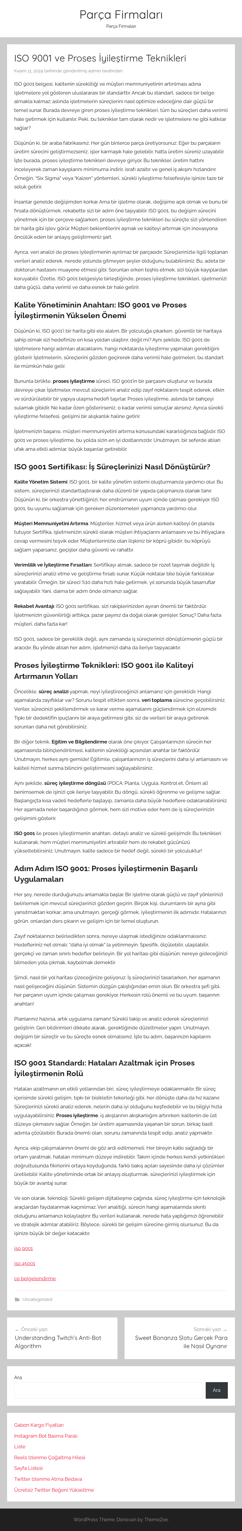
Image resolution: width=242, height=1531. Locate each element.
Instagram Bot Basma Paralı (46, 1436)
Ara (18, 1377)
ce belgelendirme (35, 1278)
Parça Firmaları (121, 14)
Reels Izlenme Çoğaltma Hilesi (49, 1457)
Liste (19, 1446)
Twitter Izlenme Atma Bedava (48, 1479)
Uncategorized (37, 1299)
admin (94, 71)
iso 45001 (24, 1263)
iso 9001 (23, 1248)
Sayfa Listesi (28, 1468)
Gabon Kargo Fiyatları (39, 1425)
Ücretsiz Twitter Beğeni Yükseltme (54, 1490)
